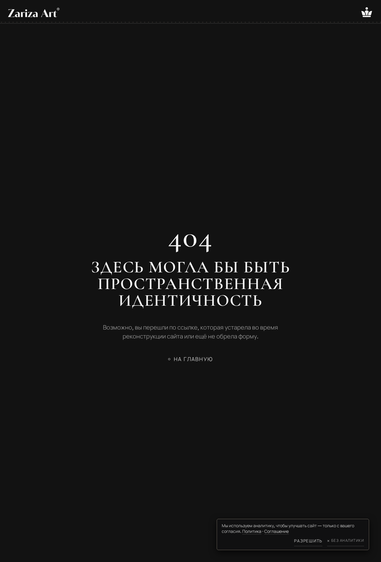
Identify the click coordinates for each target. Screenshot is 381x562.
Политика (251, 531)
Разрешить (308, 541)
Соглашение (276, 531)
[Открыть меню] (367, 12)
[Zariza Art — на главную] (34, 12)
